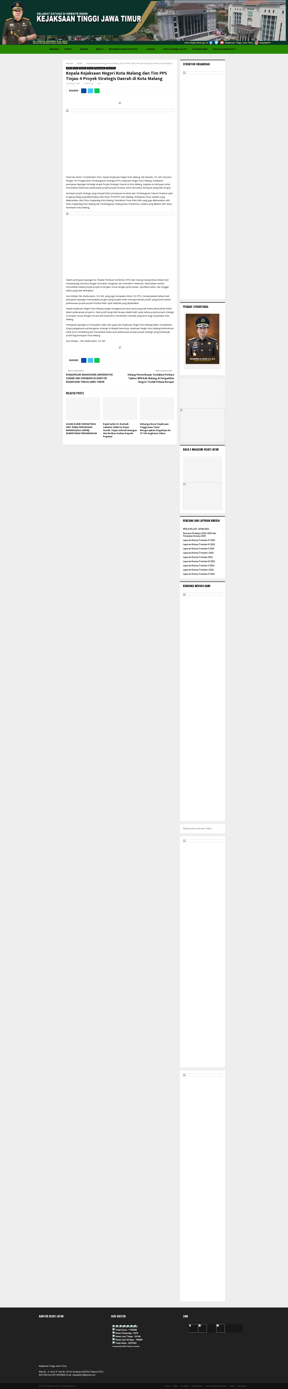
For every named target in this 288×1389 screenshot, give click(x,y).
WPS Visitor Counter (131, 1346)
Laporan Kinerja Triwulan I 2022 (198, 570)
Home (167, 1386)
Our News (185, 1386)
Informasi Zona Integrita (123, 49)
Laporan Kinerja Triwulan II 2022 (198, 565)
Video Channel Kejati (175, 49)
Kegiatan (83, 68)
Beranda (54, 49)
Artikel (69, 68)
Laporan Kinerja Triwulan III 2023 (199, 544)
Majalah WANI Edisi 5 (224, 49)
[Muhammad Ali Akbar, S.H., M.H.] (203, 366)
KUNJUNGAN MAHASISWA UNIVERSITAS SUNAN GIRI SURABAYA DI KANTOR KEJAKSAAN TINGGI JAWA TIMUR (89, 378)
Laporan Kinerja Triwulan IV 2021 (199, 574)
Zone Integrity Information (216, 1386)
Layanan (150, 49)
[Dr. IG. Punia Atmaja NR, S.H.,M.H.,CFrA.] (213, 366)
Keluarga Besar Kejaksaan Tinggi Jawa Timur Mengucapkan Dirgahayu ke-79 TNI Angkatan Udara (155, 428)
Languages (242, 1386)
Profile (175, 1386)
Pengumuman (100, 68)
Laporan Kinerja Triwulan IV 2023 (199, 540)
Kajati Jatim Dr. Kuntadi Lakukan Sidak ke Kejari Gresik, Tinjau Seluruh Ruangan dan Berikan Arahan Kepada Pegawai (120, 430)
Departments (197, 1386)
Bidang (84, 49)
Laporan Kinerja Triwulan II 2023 (198, 548)
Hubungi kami (199, 49)
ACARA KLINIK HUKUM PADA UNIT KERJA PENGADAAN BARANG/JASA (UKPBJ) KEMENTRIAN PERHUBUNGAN (81, 428)
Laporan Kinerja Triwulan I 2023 (198, 553)
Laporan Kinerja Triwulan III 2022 (199, 561)
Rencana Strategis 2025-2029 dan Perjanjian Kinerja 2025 (199, 534)
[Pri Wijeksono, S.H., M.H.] (193, 366)
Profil (68, 49)
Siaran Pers (111, 68)
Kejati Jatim (75, 84)
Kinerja (90, 68)
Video (232, 1386)
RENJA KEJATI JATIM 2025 (196, 529)
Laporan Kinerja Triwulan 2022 (198, 557)
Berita (99, 49)
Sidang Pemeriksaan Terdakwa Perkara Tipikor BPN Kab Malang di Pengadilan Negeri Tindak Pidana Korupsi (151, 378)
